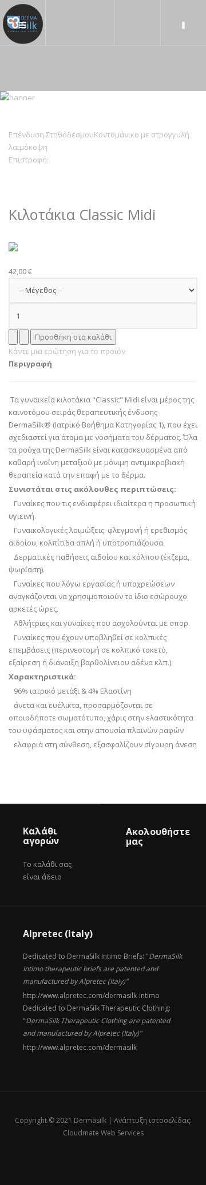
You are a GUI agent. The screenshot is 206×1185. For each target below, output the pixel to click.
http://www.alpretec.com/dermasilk (80, 1047)
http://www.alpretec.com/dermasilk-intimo (91, 995)
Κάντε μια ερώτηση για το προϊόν (67, 351)
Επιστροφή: (29, 159)
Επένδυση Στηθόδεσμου (51, 134)
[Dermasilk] (23, 24)
